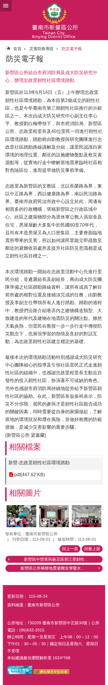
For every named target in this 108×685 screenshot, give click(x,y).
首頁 (17, 48)
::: (2, 42)
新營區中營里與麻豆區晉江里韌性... (56, 559)
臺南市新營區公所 (54, 20)
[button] (21, 516)
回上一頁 (70, 548)
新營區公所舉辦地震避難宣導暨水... (52, 568)
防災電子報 (72, 48)
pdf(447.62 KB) (29, 474)
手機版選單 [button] (6, 5)
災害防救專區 (41, 48)
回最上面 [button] (92, 548)
